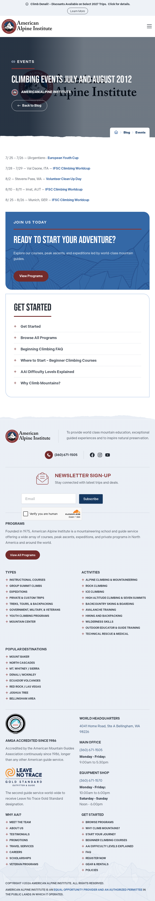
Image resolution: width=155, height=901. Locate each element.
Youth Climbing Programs (29, 615)
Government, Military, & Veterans (34, 609)
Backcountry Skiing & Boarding (110, 603)
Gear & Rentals (97, 864)
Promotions (18, 840)
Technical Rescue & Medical (107, 633)
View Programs (31, 276)
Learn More (77, 11)
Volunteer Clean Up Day (64, 179)
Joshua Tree (18, 692)
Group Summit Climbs (25, 585)
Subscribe (90, 499)
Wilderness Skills (99, 621)
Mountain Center (22, 621)
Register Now (96, 858)
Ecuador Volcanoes (25, 680)
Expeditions (18, 591)
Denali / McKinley (22, 674)
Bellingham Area (22, 698)
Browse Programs (100, 822)
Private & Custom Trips (26, 597)
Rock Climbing (96, 585)
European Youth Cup (63, 158)
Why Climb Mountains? (103, 828)
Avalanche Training (101, 609)
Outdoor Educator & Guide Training (113, 627)
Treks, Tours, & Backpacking (31, 603)
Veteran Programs (23, 864)
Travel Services (21, 846)
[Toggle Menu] (149, 26)
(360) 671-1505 (66, 455)
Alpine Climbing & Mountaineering (111, 579)
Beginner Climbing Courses (106, 840)
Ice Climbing (95, 591)
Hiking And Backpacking (104, 615)
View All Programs (22, 555)
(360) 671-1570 (91, 780)
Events (140, 132)
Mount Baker (19, 656)
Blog (127, 132)
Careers (15, 852)
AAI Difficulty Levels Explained (109, 846)
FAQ (88, 852)
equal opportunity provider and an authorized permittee (98, 889)
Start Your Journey (101, 834)
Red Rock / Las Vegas (25, 686)
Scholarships (20, 858)
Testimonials (19, 834)
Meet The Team (20, 822)
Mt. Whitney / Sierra (24, 668)
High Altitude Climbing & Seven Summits (116, 597)
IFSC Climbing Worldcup (71, 168)
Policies (92, 870)
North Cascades (22, 662)
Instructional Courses (27, 579)
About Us (16, 828)
